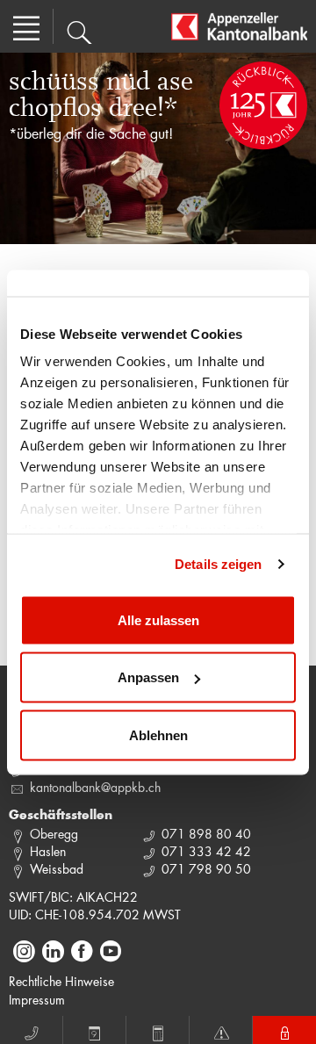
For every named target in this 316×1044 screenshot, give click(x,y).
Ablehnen (158, 734)
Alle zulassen (158, 619)
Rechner (158, 1030)
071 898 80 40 (206, 833)
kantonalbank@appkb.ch (95, 787)
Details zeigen (218, 564)
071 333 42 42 (206, 851)
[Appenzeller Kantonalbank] (239, 26)
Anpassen (148, 677)
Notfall (221, 1030)
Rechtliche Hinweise (61, 981)
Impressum (37, 999)
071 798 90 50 (206, 868)
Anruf (31, 1030)
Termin (94, 1030)
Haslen (48, 851)
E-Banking (284, 1030)
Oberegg (54, 833)
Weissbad (56, 868)
